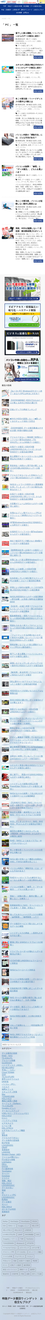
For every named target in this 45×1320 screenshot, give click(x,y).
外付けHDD (22, 243)
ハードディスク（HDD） (33, 41)
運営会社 (29, 1292)
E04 (4, 1226)
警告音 (5, 1135)
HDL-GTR (35, 1226)
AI (3, 1193)
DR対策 (5, 1082)
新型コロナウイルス (10, 1079)
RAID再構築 (29, 1234)
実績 (37, 73)
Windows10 (20, 1243)
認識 (28, 1274)
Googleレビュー (9, 1108)
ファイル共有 (7, 1256)
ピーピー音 (6, 1126)
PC (32, 46)
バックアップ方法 (9, 1121)
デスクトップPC (9, 1195)
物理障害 (24, 145)
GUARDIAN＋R (32, 113)
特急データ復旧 (17, 1288)
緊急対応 (6, 1274)
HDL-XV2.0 (7, 1183)
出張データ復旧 (24, 1261)
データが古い (7, 1188)
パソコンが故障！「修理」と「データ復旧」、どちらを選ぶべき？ (29, 169)
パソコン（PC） (28, 73)
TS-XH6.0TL (7, 1058)
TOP (4, 6)
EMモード (11, 1226)
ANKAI (12, 1290)
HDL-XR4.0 (7, 1207)
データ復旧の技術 (29, 236)
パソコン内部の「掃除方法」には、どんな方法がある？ (29, 136)
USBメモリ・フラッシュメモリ (15, 1113)
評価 (22, 1274)
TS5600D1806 (8, 1096)
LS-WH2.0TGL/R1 (9, 1234)
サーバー (5, 1173)
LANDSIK (28, 1230)
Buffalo (5, 1200)
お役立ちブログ (39, 10)
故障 (29, 145)
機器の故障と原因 (35, 105)
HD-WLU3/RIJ (8, 1068)
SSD (17, 43)
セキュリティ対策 (9, 1092)
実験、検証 (6, 1181)
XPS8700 (30, 1243)
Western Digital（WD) (11, 1154)
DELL (4, 1164)
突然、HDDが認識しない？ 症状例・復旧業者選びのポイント (29, 229)
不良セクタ (7, 1261)
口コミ (5, 1118)
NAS (39, 182)
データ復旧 (32, 39)
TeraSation (30, 1239)
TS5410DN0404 (8, 1243)
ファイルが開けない (10, 1157)
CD (3, 1133)
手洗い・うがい (8, 1070)
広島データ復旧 (15, 1265)
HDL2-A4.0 (6, 1116)
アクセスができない (10, 1138)
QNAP (4, 1147)
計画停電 (15, 1274)
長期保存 (5, 1150)
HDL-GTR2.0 (7, 1128)
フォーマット (19, 1256)
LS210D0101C (8, 1185)
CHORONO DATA (23, 1290)
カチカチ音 (35, 1248)
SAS (37, 1234)
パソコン (34, 77)
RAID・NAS (20, 241)
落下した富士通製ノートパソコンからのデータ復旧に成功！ (29, 34)
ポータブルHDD (9, 1209)
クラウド (5, 1178)
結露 (26, 209)
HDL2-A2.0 (6, 1099)
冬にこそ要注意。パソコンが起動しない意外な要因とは (29, 202)
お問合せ (26, 12)
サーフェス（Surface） (12, 1103)
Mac (3, 1094)
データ (23, 182)
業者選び (34, 243)
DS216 (5, 1166)
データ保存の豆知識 (10, 1140)
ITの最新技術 (7, 1169)
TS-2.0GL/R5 (7, 1106)
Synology (6, 1176)
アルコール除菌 (8, 1060)
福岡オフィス (7, 1089)
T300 (22, 1239)
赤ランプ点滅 (37, 1274)
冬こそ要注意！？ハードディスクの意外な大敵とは (29, 100)
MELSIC (35, 1290)
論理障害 (26, 245)
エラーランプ (24, 1248)
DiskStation (14, 1221)
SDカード (33, 182)
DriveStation (25, 1221)
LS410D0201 (7, 1145)
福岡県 (32, 1269)
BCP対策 (23, 43)
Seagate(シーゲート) (10, 1239)
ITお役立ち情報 (36, 107)
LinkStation (34, 245)
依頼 (14, 1261)
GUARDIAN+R (18, 1292)
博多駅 (35, 1261)
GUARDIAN (20, 41)
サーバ (33, 179)
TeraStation (7, 1171)
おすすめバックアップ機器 (13, 1130)
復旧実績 (27, 1265)
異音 (24, 249)
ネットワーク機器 (35, 1252)
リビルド (5, 1087)
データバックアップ (23, 107)
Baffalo (5, 1221)
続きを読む (38, 57)
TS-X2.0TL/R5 (8, 1077)
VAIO (17, 79)
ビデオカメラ (7, 1123)
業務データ (23, 1269)
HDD (19, 77)
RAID (17, 247)
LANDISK (19, 245)
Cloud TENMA (8, 1072)
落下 (28, 46)
